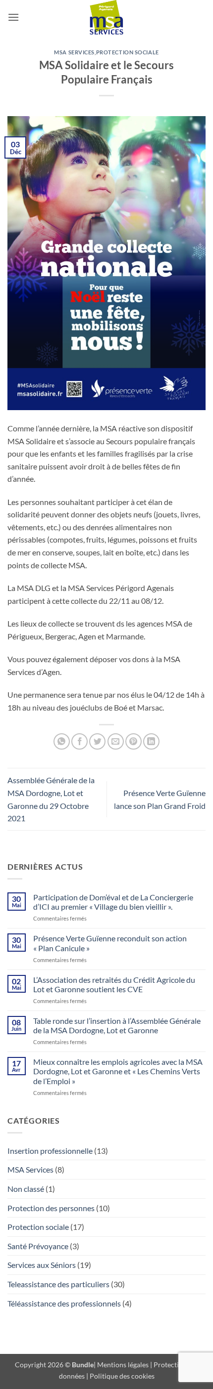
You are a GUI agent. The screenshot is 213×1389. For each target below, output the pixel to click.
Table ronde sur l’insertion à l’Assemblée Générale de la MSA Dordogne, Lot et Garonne (117, 1025)
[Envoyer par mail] (115, 741)
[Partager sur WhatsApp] (61, 741)
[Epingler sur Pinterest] (133, 741)
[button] (13, 17)
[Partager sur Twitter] (97, 741)
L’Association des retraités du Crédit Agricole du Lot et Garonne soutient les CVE (114, 984)
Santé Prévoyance (37, 1246)
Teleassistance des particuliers (58, 1284)
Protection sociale (127, 52)
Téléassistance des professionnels (64, 1303)
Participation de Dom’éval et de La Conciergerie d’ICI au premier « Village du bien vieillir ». (113, 901)
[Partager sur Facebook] (79, 741)
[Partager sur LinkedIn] (151, 741)
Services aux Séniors (41, 1264)
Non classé (25, 1188)
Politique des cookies (122, 1376)
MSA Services (74, 52)
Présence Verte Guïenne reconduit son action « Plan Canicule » (110, 942)
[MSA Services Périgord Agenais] (106, 17)
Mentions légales (123, 1364)
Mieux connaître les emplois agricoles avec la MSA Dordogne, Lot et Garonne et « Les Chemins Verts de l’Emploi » (118, 1071)
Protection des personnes (51, 1208)
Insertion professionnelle (50, 1150)
